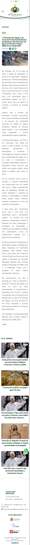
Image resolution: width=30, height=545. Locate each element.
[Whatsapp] (18, 1)
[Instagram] (11, 1)
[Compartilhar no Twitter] (15, 49)
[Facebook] (13, 1)
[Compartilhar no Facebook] (10, 49)
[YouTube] (16, 1)
